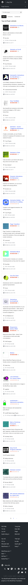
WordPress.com (6, 551)
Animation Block (15, 251)
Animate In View (15, 152)
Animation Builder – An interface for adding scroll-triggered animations (17, 201)
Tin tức (3, 529)
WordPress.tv (5, 546)
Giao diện (17, 529)
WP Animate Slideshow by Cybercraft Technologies (17, 494)
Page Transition (15, 224)
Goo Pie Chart (14, 275)
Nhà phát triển (5, 544)
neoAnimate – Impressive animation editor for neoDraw (16, 401)
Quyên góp (18, 544)
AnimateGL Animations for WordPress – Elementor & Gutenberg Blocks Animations (17, 76)
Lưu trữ (3, 531)
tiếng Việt (7, 565)
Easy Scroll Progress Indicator (15, 448)
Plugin (16, 531)
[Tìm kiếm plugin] (20, 12)
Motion (12, 353)
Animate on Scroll (15, 49)
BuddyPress (5, 558)
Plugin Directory (5, 6)
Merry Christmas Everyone (15, 423)
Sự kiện (17, 541)
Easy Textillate (14, 101)
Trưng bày (17, 526)
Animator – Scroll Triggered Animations (16, 127)
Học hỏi (3, 538)
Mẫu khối (17, 534)
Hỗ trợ (3, 541)
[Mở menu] (25, 2)
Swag (17, 546)
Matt (3, 553)
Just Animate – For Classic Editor (15, 377)
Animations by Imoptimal (14, 300)
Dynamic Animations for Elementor (16, 177)
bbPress (4, 556)
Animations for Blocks (16, 25)
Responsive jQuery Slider (14, 328)
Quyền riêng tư (5, 534)
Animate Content (15, 470)
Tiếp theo (16, 518)
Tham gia (17, 538)
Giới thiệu (3, 526)
